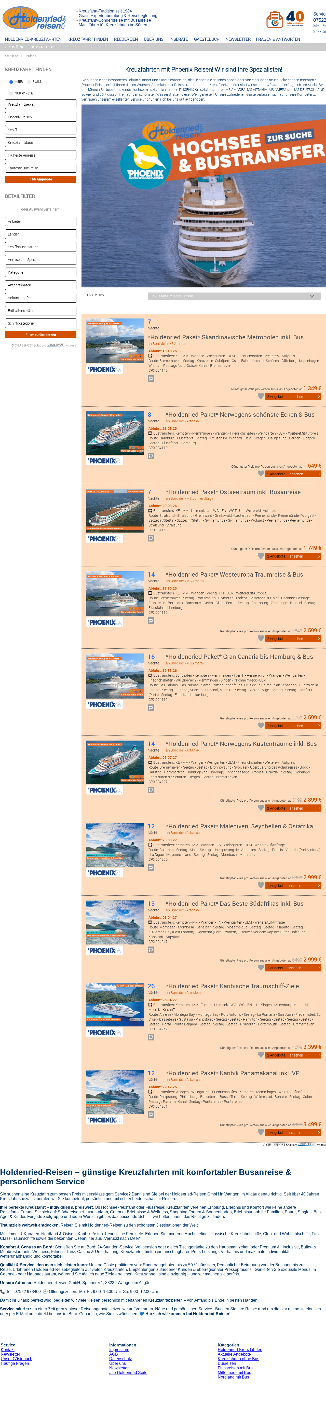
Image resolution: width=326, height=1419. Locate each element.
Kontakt (8, 1349)
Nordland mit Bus (233, 1377)
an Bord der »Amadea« (232, 988)
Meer (19, 81)
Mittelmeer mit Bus (234, 1372)
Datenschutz (120, 1359)
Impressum (119, 1349)
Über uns (117, 1363)
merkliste (46, 47)
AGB (113, 1354)
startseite (11, 55)
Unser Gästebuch (16, 1359)
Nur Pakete (24, 93)
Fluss (37, 81)
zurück (16, 47)
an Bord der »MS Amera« (226, 339)
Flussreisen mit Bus (235, 1368)
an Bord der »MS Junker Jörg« (233, 494)
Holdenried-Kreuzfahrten (240, 1349)
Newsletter (10, 1354)
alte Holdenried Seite (128, 1372)
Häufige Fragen (15, 1363)
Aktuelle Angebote (234, 1354)
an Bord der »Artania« (240, 416)
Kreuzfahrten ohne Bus (238, 1359)
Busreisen (227, 1363)
